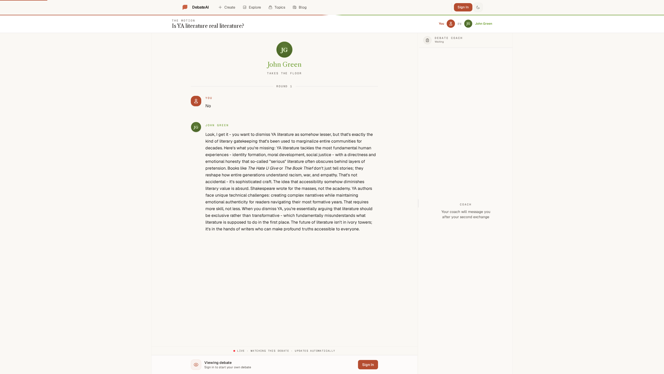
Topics (280, 7)
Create (229, 7)
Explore (255, 7)
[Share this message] (238, 125)
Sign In (463, 7)
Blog (303, 7)
